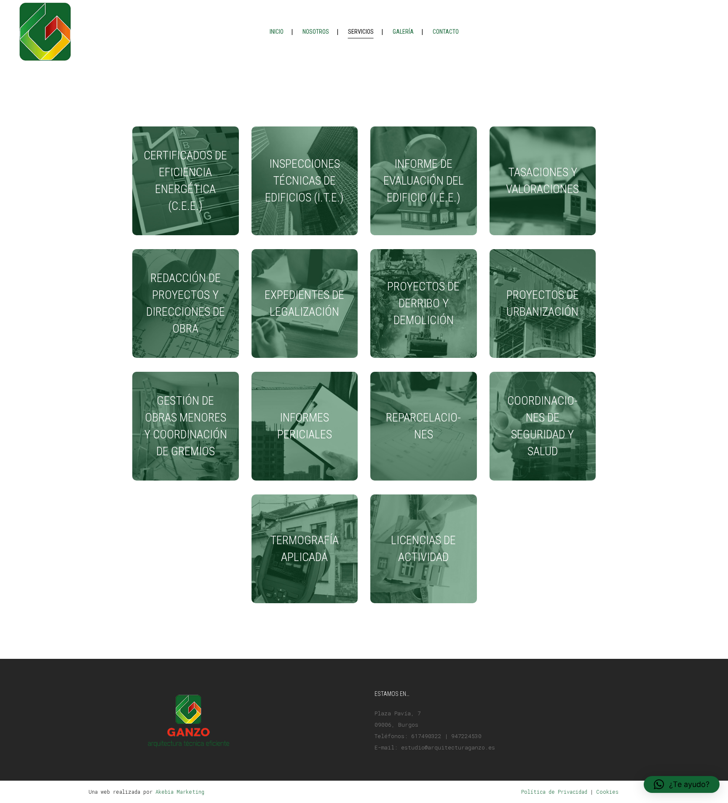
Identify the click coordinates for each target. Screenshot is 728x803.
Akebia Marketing (179, 791)
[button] (682, 784)
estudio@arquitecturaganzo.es (448, 747)
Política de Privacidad (554, 791)
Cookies (607, 791)
